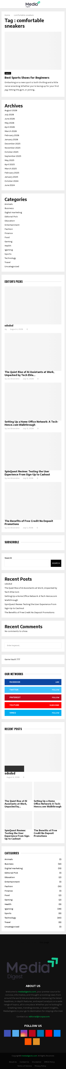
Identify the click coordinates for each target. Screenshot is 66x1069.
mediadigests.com (27, 991)
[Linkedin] (40, 1033)
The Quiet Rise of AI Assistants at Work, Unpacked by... (16, 804)
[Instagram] (24, 1033)
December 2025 (12, 143)
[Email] (57, 1033)
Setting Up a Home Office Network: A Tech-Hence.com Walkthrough (31, 423)
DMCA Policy (49, 1062)
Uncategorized (12, 266)
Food (7, 237)
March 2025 (11, 168)
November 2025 (12, 148)
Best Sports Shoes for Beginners (27, 77)
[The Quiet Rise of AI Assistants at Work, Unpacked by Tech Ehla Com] (33, 352)
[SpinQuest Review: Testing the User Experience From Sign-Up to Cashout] (33, 451)
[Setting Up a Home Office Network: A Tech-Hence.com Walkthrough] (33, 402)
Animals (9, 204)
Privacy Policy (40, 1066)
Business (9, 208)
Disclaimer (36, 1062)
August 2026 (11, 110)
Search (8, 558)
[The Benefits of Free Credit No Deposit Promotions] (33, 501)
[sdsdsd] (33, 305)
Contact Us (24, 1062)
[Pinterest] (32, 1033)
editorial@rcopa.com (39, 1016)
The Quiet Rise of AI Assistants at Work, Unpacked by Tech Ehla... (29, 373)
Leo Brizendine (13, 379)
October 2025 (11, 152)
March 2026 (11, 131)
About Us (13, 1062)
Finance (9, 233)
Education (10, 220)
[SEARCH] (58, 645)
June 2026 (10, 118)
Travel (7, 262)
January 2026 (11, 139)
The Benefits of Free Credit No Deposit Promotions (29, 612)
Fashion (9, 229)
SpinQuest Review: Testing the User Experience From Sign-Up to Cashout (27, 473)
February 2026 (12, 135)
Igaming (9, 250)
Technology (10, 258)
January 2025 (11, 177)
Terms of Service (24, 1066)
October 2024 (11, 181)
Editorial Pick (11, 216)
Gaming (8, 241)
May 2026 (9, 123)
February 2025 (12, 172)
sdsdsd (9, 325)
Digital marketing (13, 212)
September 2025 (13, 156)
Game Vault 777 (12, 659)
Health (8, 245)
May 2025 (9, 160)
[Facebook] (7, 1033)
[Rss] (36, 1041)
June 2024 (10, 185)
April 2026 (10, 127)
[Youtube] (48, 1033)
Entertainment (12, 225)
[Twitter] (15, 1033)
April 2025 (10, 164)
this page (44, 942)
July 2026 (9, 114)
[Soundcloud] (28, 1041)
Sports (7, 73)
